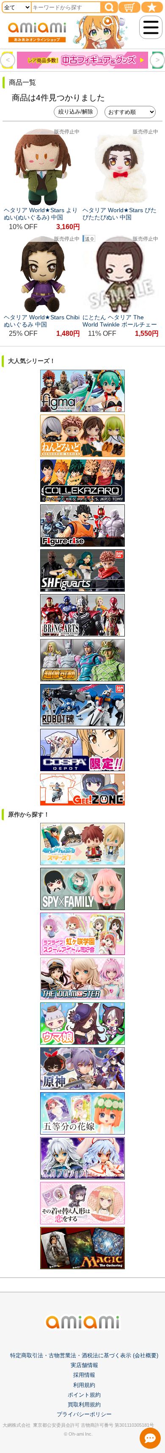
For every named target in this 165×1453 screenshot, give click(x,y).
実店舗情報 (84, 1365)
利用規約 (84, 1385)
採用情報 (84, 1375)
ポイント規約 (84, 1395)
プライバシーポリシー (84, 1414)
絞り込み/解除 (75, 111)
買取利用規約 (84, 1404)
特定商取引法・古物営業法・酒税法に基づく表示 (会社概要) (84, 1355)
